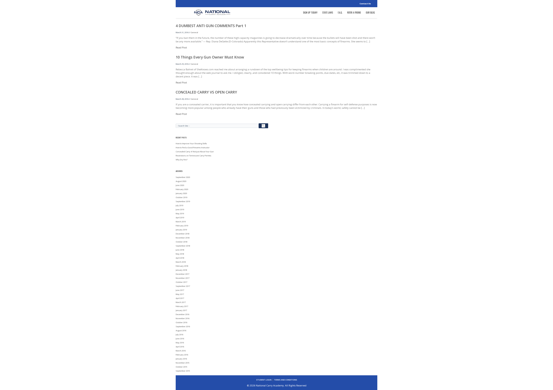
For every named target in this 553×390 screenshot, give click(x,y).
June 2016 (180, 338)
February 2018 (182, 266)
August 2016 (181, 330)
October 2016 (181, 322)
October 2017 (181, 282)
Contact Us (365, 3)
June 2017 (180, 290)
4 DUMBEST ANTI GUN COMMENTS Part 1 (211, 25)
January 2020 (181, 193)
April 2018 (180, 258)
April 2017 (180, 298)
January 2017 (181, 310)
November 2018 (182, 237)
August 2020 (181, 181)
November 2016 (182, 318)
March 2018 (181, 262)
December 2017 (182, 274)
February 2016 (182, 354)
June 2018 (180, 250)
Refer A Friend (354, 12)
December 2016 (182, 314)
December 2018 (182, 233)
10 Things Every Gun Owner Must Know (210, 57)
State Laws (327, 12)
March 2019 (181, 221)
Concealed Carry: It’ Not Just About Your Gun (195, 151)
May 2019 (180, 213)
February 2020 (182, 189)
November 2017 (182, 278)
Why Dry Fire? (182, 159)
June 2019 (180, 209)
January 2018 (181, 270)
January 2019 (181, 229)
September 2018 (183, 245)
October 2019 (181, 197)
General (194, 32)
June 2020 (180, 185)
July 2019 (179, 205)
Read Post (181, 47)
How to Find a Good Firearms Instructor (193, 147)
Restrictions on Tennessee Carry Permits (193, 155)
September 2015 (183, 371)
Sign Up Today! (310, 12)
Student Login (263, 379)
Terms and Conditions (285, 379)
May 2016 (180, 342)
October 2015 (181, 367)
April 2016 (180, 346)
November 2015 (182, 362)
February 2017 (182, 306)
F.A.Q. (340, 12)
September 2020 (183, 177)
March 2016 (181, 350)
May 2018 (180, 254)
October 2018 (181, 241)
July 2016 (179, 334)
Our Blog (370, 12)
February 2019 (182, 225)
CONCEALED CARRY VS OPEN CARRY (206, 92)
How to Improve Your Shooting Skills (191, 143)
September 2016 (183, 326)
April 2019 (180, 217)
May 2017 (180, 294)
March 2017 (181, 302)
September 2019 (183, 201)
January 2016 (181, 358)
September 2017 (183, 286)
